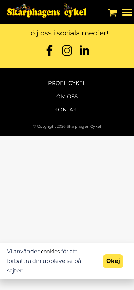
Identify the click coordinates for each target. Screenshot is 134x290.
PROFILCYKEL (67, 83)
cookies (50, 251)
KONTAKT (67, 109)
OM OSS (67, 96)
